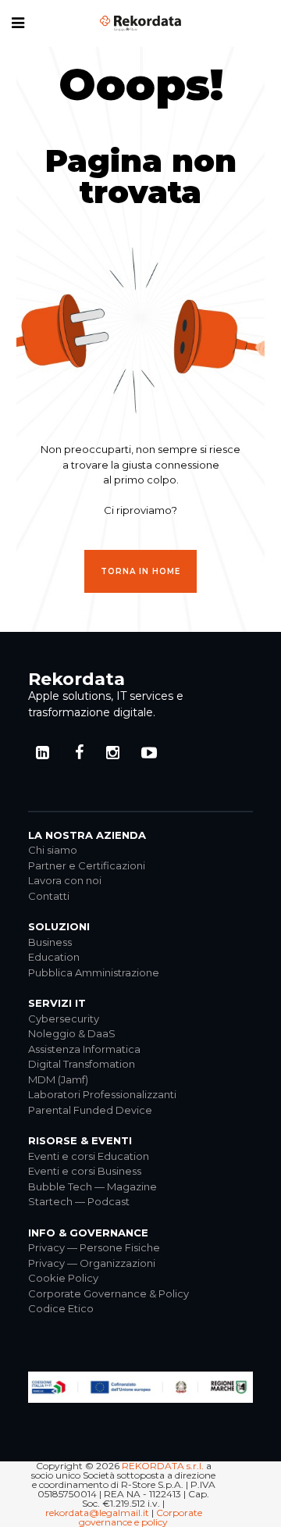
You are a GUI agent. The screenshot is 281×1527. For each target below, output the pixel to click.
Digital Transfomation (81, 1064)
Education (54, 957)
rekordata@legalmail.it (97, 1512)
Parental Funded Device (90, 1110)
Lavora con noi (64, 880)
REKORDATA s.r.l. (163, 1466)
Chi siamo (52, 850)
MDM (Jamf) (58, 1079)
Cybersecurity (63, 1018)
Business (50, 942)
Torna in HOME (140, 571)
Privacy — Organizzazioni (91, 1263)
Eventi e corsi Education (88, 1156)
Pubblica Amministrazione (93, 972)
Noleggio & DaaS (72, 1033)
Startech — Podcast (79, 1201)
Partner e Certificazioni (86, 865)
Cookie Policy (63, 1278)
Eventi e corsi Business (84, 1171)
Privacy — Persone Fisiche (94, 1247)
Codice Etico (61, 1308)
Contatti (48, 896)
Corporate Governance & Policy (108, 1293)
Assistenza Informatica (84, 1049)
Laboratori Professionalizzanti (102, 1094)
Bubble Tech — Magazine (92, 1186)
